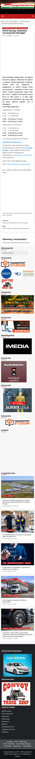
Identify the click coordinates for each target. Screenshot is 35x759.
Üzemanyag (17, 595)
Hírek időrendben (7, 714)
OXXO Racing (19, 213)
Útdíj (15, 742)
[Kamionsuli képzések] (15, 326)
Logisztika (10, 496)
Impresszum (17, 746)
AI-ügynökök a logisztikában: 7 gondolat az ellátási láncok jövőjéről (16, 568)
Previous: (15, 222)
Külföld (10, 595)
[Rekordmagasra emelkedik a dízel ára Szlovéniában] (17, 587)
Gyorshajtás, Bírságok (23, 744)
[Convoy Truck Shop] (16, 694)
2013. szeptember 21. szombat (11, 36)
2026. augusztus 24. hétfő (10, 604)
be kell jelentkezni (24, 243)
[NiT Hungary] (17, 273)
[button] (3, 16)
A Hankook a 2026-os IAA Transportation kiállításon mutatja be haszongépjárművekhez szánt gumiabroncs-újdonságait (17, 634)
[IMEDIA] (17, 346)
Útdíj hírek (5, 732)
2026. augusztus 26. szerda (10, 538)
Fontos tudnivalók (9, 744)
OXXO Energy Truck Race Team (19, 164)
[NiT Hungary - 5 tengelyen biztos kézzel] (17, 400)
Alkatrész (5, 628)
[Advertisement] (17, 56)
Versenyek (24, 28)
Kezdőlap (10, 742)
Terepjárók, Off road (8, 729)
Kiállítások (17, 628)
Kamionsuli (5, 721)
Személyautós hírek (8, 727)
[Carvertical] (17, 665)
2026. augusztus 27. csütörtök (11, 506)
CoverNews (23, 754)
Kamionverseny (10, 213)
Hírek (4, 28)
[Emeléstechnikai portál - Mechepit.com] (17, 304)
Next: (16, 227)
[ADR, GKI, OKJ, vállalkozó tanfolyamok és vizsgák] (13, 264)
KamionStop (23, 742)
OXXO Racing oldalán (21, 155)
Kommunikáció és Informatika (15, 563)
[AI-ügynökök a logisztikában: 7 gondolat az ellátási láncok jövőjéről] (17, 554)
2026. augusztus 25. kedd (10, 571)
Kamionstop (6, 719)
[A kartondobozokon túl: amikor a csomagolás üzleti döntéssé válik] (17, 522)
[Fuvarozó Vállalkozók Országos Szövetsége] (28, 273)
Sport (18, 28)
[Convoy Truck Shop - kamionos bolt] (7, 284)
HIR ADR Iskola (6, 711)
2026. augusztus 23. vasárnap (11, 638)
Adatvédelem (27, 746)
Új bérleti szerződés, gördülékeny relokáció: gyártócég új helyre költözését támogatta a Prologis (16, 502)
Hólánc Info (5, 716)
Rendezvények (11, 28)
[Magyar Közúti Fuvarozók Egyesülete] (6, 273)
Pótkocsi (4, 724)
